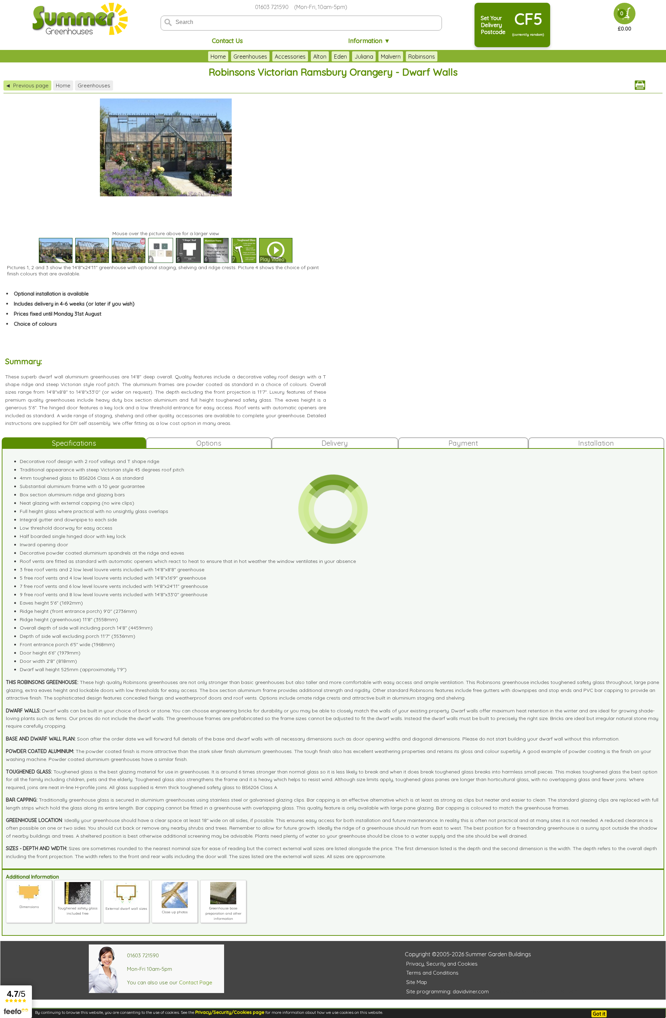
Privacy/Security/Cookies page (229, 1012)
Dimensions (29, 907)
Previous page (27, 85)
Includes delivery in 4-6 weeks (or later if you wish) (74, 303)
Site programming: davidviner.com (447, 991)
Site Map (416, 982)
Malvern (391, 56)
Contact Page (195, 982)
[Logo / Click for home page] (79, 19)
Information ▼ (369, 41)
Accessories (290, 56)
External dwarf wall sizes (126, 908)
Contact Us (227, 41)
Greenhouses (250, 56)
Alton (319, 56)
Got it (599, 1014)
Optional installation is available (51, 293)
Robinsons (421, 56)
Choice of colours (35, 323)
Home (218, 56)
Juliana (364, 56)
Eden (340, 56)
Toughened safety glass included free (77, 911)
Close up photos (175, 912)
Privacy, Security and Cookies (442, 963)
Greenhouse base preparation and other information (223, 913)
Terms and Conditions (432, 972)
